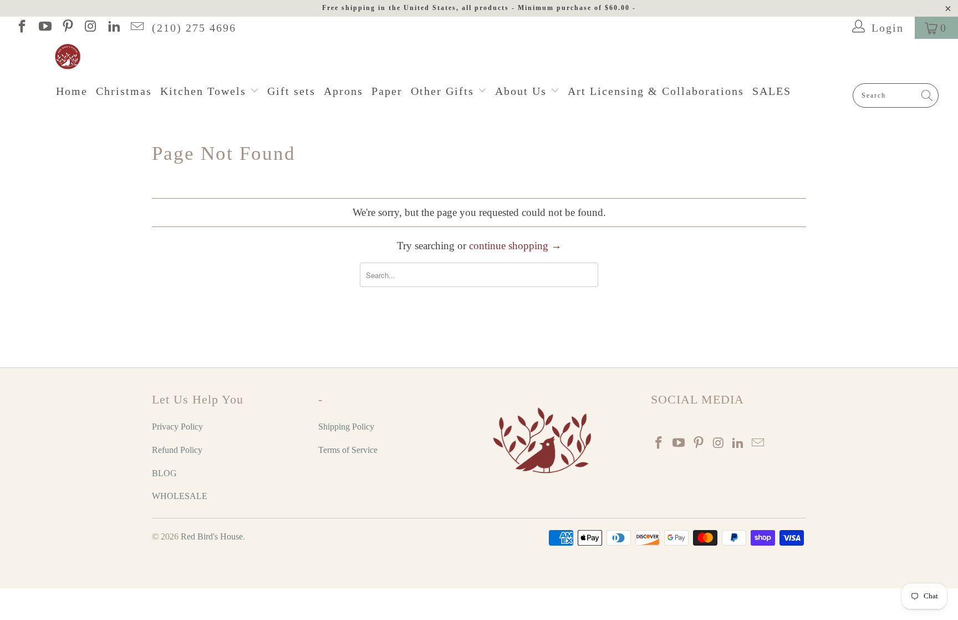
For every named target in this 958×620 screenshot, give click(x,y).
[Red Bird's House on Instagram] (90, 28)
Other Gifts (444, 91)
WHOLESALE (179, 496)
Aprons (343, 91)
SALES (771, 91)
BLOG (164, 473)
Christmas (124, 91)
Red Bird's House (212, 536)
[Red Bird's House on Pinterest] (67, 28)
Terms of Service (348, 450)
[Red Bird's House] (484, 57)
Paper (386, 91)
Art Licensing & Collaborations (656, 91)
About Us (523, 91)
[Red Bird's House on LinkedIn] (113, 28)
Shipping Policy (346, 426)
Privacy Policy (177, 426)
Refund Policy (177, 450)
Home (72, 91)
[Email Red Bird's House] (136, 28)
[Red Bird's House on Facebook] (21, 28)
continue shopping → (515, 245)
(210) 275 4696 (194, 28)
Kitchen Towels (205, 91)
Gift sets (291, 91)
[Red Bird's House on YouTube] (44, 28)
